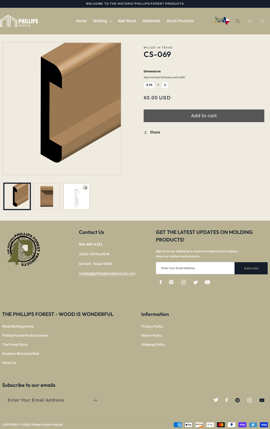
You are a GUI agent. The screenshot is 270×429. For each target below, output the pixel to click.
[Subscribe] (95, 400)
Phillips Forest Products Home (25, 335)
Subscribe (251, 268)
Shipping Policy (153, 344)
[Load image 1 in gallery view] (17, 196)
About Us (9, 362)
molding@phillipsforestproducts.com (107, 273)
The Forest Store (15, 344)
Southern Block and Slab (20, 353)
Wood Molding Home (18, 326)
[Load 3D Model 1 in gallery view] (76, 196)
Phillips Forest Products (46, 424)
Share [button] (155, 132)
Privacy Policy (152, 326)
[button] (102, 21)
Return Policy (151, 335)
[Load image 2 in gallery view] (46, 196)
